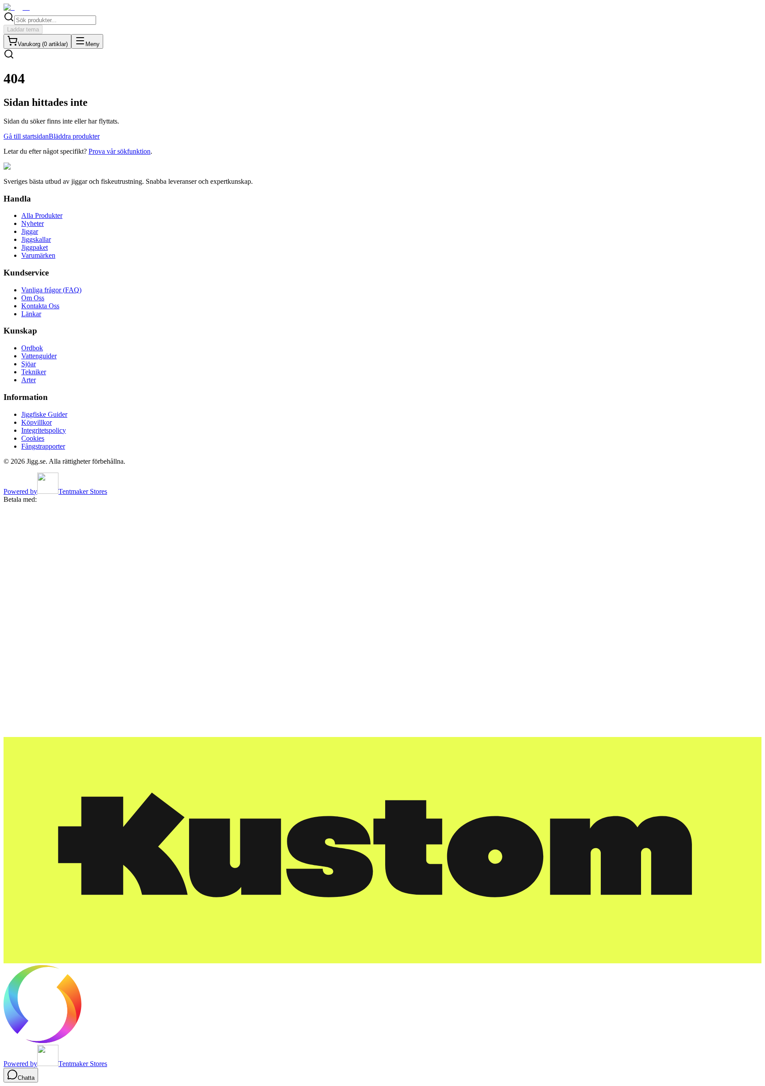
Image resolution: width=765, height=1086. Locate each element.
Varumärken (38, 255)
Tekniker (33, 372)
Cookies (32, 438)
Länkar (31, 314)
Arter (28, 380)
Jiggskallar (36, 239)
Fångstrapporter (43, 446)
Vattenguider (39, 356)
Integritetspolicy (43, 430)
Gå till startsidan (26, 136)
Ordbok (32, 348)
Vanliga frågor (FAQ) (51, 290)
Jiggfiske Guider (44, 414)
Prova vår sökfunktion (120, 151)
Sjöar (28, 364)
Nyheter (32, 223)
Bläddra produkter (74, 136)
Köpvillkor (36, 422)
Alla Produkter (41, 215)
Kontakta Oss (40, 306)
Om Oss (32, 298)
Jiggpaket (34, 247)
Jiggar (29, 231)
